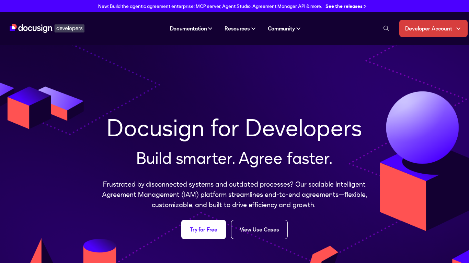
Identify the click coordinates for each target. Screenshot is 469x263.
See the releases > (346, 6)
